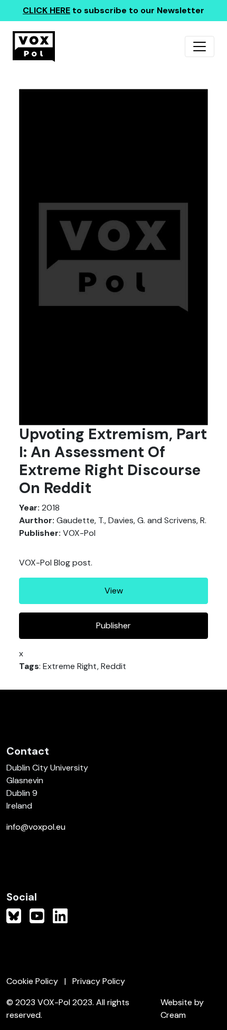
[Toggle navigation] (199, 46)
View (114, 590)
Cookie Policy (32, 981)
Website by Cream (182, 1008)
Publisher (113, 625)
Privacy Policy (98, 981)
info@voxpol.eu (35, 826)
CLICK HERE (46, 10)
